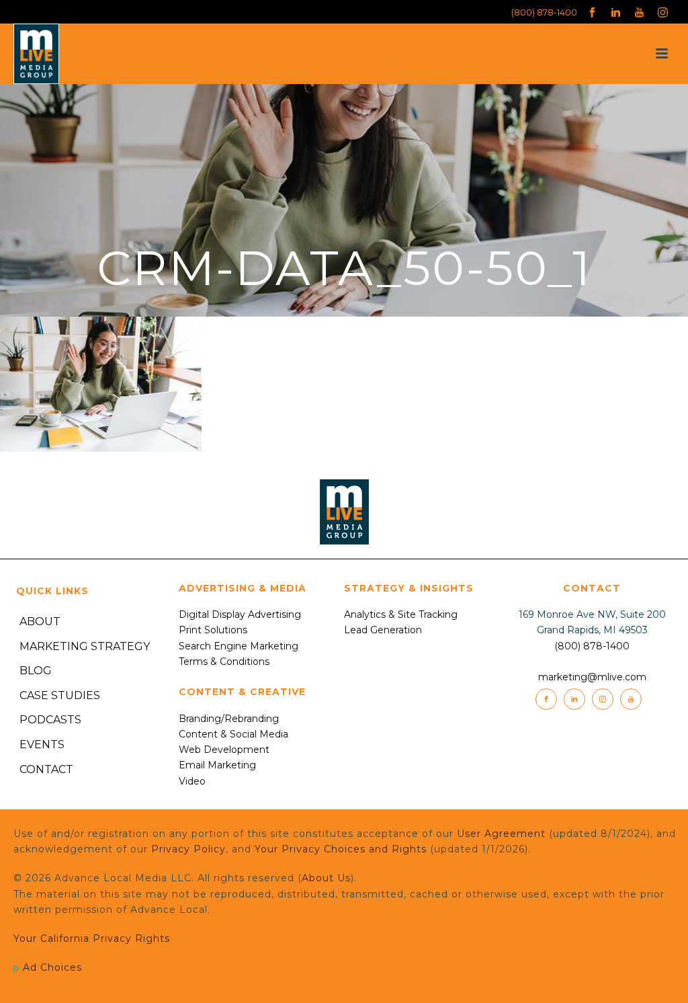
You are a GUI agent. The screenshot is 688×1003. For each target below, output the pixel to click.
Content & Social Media (233, 734)
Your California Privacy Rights (91, 938)
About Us (326, 878)
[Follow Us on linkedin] (574, 699)
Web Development (224, 750)
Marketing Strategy (84, 646)
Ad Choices (50, 967)
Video (192, 781)
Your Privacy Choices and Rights (341, 849)
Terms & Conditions (224, 661)
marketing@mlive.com (592, 677)
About (39, 621)
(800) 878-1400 (544, 12)
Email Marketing (217, 765)
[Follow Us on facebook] (546, 699)
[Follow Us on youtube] (631, 699)
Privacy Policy (188, 849)
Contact (46, 769)
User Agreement (501, 834)
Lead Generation (383, 630)
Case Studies (59, 695)
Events (41, 744)
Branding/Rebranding (229, 719)
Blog (35, 670)
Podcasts (50, 719)
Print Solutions (213, 630)
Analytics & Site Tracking (401, 614)
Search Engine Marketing (238, 646)
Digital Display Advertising (240, 614)
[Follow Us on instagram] (602, 699)
